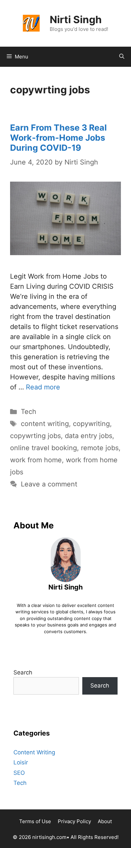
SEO (19, 772)
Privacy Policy (74, 821)
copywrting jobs (35, 436)
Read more (43, 387)
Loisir (20, 762)
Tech (28, 412)
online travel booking (43, 448)
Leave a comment (49, 484)
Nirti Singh (76, 19)
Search (22, 672)
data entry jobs (88, 436)
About (105, 821)
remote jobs (100, 448)
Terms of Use (35, 821)
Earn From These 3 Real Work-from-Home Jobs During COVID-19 (58, 138)
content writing (45, 424)
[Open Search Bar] (122, 57)
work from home (36, 460)
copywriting (91, 424)
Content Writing (34, 752)
